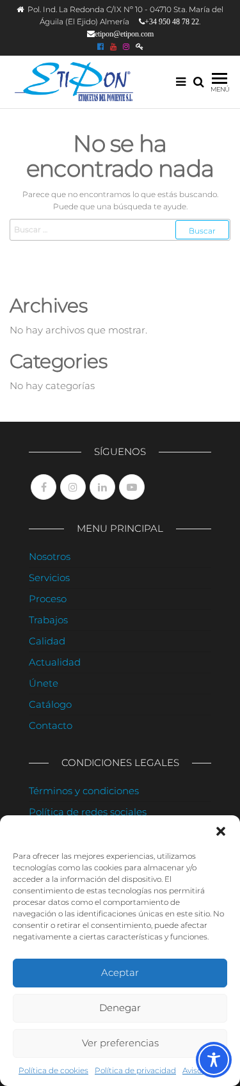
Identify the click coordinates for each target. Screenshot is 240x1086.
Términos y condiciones (84, 791)
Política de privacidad (135, 1070)
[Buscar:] (120, 229)
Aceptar (120, 972)
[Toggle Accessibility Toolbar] (213, 1059)
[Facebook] (43, 487)
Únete (43, 683)
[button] (220, 831)
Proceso (48, 599)
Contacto (50, 725)
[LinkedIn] (102, 487)
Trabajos (48, 620)
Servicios (49, 577)
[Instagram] (73, 487)
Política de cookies (53, 1070)
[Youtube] (132, 487)
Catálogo (50, 704)
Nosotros (49, 556)
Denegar (120, 1008)
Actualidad (55, 662)
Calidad (47, 641)
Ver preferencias (120, 1043)
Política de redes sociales (88, 812)
